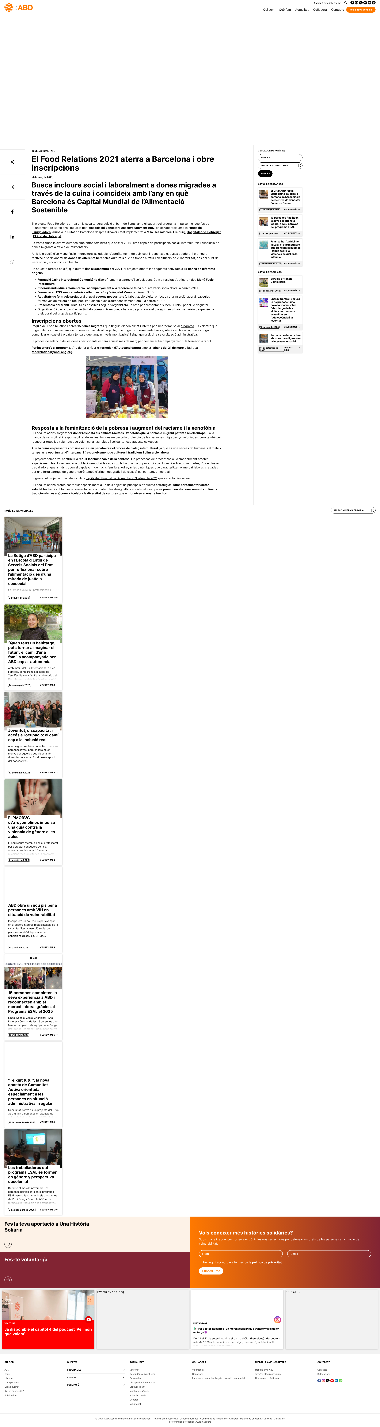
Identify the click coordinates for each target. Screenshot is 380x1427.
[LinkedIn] (369, 2)
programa (187, 326)
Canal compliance (189, 1418)
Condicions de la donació (213, 1418)
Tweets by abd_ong (110, 1292)
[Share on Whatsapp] (12, 261)
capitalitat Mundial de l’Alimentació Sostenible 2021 (121, 478)
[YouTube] (365, 2)
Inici (34, 151)
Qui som (269, 9)
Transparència (11, 1382)
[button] (96, 1371)
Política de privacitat (251, 1418)
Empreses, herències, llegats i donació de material (218, 1378)
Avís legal (233, 1418)
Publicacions (11, 1395)
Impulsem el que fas (191, 223)
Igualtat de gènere (139, 1391)
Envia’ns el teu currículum (268, 1374)
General (134, 1399)
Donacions (197, 1374)
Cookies (267, 1418)
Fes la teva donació (361, 9)
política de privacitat (267, 1262)
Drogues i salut (137, 1386)
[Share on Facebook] (12, 211)
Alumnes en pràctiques (267, 1378)
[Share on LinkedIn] (12, 236)
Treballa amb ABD (264, 1369)
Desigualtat (135, 1378)
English (337, 3)
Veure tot (134, 1369)
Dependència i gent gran (142, 1374)
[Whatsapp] (374, 2)
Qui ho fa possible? (14, 1391)
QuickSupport (203, 1421)
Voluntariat (135, 1404)
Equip (7, 1374)
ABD (6, 1369)
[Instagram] (356, 2)
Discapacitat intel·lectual (142, 1382)
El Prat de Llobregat (47, 236)
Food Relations (57, 223)
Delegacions (323, 1374)
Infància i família (138, 1395)
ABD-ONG (293, 1292)
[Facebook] (352, 2)
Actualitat (302, 9)
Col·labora (320, 9)
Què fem (285, 9)
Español (327, 3)
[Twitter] (361, 2)
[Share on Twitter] (12, 186)
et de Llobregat (210, 232)
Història (8, 1378)
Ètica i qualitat (11, 1386)
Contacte (337, 9)
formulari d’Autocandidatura (120, 347)
